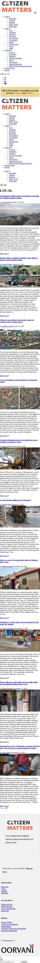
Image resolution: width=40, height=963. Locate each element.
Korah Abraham (8, 628)
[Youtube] (5, 84)
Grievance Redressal (9, 931)
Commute (12, 32)
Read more (4, 254)
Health (11, 42)
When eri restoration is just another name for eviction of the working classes (17, 321)
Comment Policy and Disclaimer (13, 929)
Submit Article (9, 68)
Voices (11, 60)
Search (24, 962)
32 (6, 808)
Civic (11, 30)
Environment (13, 38)
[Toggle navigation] (5, 185)
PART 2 (30, 93)
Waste (11, 46)
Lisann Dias (6, 202)
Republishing (6, 927)
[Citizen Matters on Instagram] (8, 849)
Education (12, 36)
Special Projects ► (15, 64)
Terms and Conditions (9, 924)
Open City (5, 911)
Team (3, 889)
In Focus (12, 52)
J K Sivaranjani (7, 386)
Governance (13, 40)
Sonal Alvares (7, 264)
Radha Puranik (7, 566)
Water (11, 48)
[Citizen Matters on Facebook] (15, 849)
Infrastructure (13, 44)
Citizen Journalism (15, 58)
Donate (7, 70)
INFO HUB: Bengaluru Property (20, 66)
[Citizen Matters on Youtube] (28, 849)
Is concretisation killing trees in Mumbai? (15, 500)
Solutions (12, 56)
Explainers (12, 54)
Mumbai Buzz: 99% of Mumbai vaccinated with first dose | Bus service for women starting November (20, 747)
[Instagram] (5, 78)
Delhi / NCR (13, 24)
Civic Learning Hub (8, 909)
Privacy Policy (6, 922)
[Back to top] (0, 957)
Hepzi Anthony (7, 446)
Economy (12, 34)
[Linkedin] (5, 82)
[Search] (1, 185)
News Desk (6, 753)
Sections (7, 50)
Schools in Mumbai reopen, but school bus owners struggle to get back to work (19, 441)
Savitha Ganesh (7, 326)
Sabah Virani (6, 504)
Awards (4, 891)
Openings (4, 893)
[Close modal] (1, 959)
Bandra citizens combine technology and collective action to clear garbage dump (19, 259)
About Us (4, 887)
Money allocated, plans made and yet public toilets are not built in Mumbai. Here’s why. (19, 683)
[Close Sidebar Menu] (35, 13)
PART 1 (18, 93)
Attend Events (7, 907)
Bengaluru (12, 19)
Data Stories (13, 62)
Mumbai (12, 22)
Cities (6, 17)
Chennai (12, 21)
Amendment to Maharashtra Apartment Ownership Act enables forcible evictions (19, 197)
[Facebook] (5, 80)
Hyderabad (13, 26)
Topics (7, 28)
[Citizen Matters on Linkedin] (22, 849)
